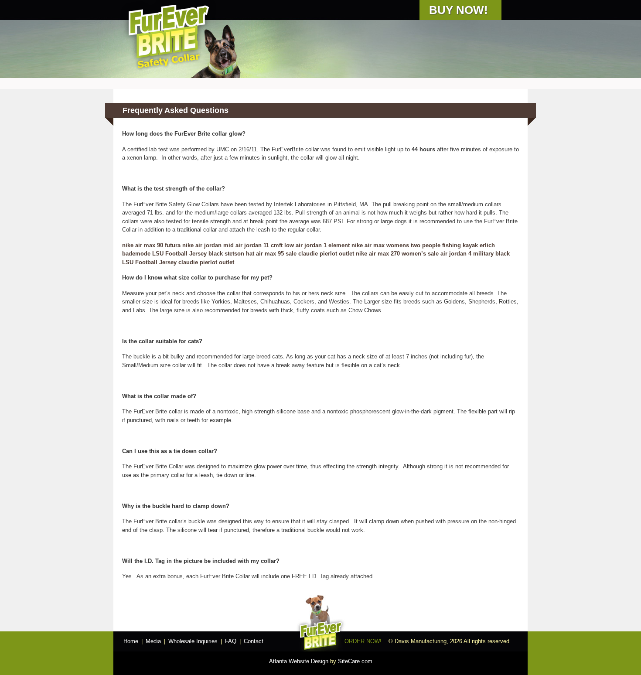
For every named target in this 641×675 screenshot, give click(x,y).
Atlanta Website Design (298, 661)
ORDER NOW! (363, 641)
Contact (253, 641)
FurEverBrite (168, 35)
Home (130, 641)
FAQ (230, 641)
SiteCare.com (355, 661)
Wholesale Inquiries (193, 641)
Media (153, 641)
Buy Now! (458, 10)
